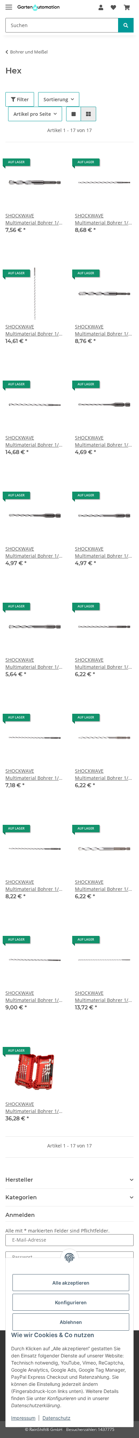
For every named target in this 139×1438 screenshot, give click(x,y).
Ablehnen (71, 1322)
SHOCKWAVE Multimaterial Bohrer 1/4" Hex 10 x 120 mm (34, 219)
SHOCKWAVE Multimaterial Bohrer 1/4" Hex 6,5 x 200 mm (34, 886)
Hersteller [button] (19, 1180)
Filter (22, 99)
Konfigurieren (71, 1302)
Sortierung (56, 99)
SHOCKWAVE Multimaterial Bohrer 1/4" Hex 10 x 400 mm (34, 330)
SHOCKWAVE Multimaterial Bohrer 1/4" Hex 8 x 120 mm (104, 886)
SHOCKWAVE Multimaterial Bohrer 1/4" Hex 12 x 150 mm (104, 330)
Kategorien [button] (21, 1197)
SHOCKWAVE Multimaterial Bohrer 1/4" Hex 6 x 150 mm (104, 663)
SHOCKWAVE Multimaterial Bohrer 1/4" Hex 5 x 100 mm (104, 552)
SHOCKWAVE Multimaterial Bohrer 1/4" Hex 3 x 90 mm (104, 441)
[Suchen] (126, 25)
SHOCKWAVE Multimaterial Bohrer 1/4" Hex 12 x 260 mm (34, 441)
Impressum (23, 1418)
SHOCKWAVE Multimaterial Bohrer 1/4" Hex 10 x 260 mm (104, 219)
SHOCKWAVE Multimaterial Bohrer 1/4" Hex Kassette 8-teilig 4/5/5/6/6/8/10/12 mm (34, 1108)
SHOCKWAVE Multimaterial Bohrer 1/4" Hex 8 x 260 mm (34, 997)
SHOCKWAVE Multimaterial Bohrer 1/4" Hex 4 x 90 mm (34, 552)
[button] (101, 7)
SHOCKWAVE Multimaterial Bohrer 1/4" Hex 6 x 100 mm (34, 663)
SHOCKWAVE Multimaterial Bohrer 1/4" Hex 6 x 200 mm (34, 774)
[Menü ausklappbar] (8, 4)
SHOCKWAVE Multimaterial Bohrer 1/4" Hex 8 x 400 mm (104, 997)
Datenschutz (57, 1418)
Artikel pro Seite (32, 114)
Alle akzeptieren (70, 1283)
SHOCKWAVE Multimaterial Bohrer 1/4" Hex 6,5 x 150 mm (104, 774)
